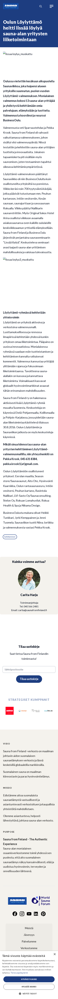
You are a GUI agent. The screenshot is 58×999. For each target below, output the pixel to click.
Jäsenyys (29, 934)
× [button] (54, 954)
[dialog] (29, 975)
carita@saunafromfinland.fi (32, 610)
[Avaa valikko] (52, 6)
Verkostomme (29, 948)
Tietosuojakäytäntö (19, 972)
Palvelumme (29, 941)
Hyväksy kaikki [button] (29, 979)
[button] (29, 993)
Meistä (29, 928)
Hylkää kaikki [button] (29, 986)
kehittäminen (9, 537)
